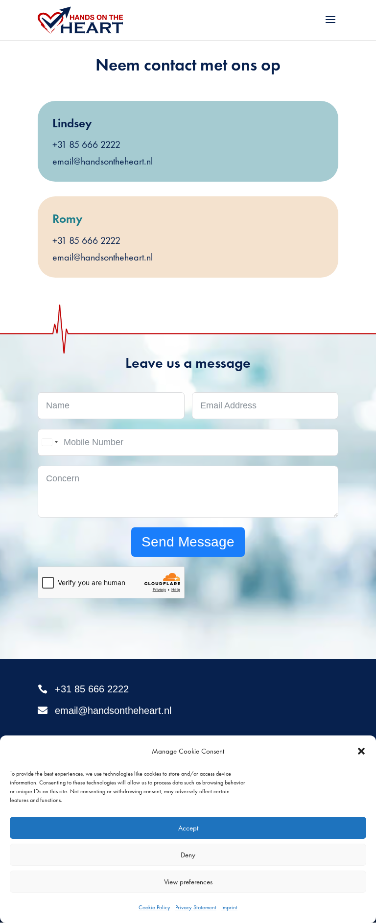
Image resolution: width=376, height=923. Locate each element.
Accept (188, 828)
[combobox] (49, 442)
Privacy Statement (195, 907)
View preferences (188, 882)
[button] (361, 751)
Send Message (188, 541)
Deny (188, 855)
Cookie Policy (154, 907)
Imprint (229, 907)
